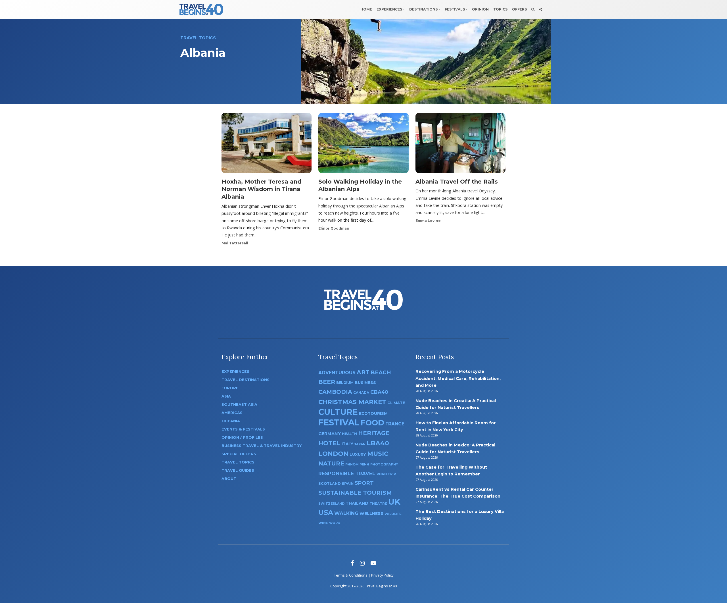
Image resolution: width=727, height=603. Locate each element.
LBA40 (378, 443)
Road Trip (386, 474)
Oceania (231, 421)
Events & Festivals (243, 429)
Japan (359, 444)
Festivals (455, 9)
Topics (500, 9)
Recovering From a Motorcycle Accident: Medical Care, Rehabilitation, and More (458, 378)
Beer (326, 381)
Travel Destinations (246, 380)
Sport (364, 483)
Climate (396, 403)
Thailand (357, 503)
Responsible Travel (346, 473)
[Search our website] (533, 9)
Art (363, 372)
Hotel (329, 443)
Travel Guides (238, 470)
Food (372, 422)
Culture (338, 412)
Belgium (345, 382)
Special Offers (239, 454)
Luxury (358, 454)
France (394, 424)
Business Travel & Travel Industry (262, 446)
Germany (329, 433)
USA (325, 512)
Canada (361, 392)
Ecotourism (373, 413)
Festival (339, 422)
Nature (331, 463)
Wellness (371, 513)
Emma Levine (428, 221)
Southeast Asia (239, 404)
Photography (384, 464)
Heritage (374, 432)
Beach (381, 372)
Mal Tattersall (235, 243)
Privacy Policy (382, 575)
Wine (323, 523)
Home (366, 9)
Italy (347, 444)
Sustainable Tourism (355, 492)
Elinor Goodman (333, 228)
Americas (232, 413)
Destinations (423, 9)
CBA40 (379, 392)
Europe (230, 388)
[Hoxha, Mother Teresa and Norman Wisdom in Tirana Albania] (267, 145)
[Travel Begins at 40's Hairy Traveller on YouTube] (373, 563)
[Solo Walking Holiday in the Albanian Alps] (363, 145)
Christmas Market (352, 402)
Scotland (329, 483)
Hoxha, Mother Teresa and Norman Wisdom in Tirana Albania (261, 189)
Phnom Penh (357, 464)
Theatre (378, 504)
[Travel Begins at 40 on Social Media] (540, 9)
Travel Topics (238, 462)
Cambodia (335, 391)
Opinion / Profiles (242, 437)
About (229, 479)
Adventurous (337, 372)
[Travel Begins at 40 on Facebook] (352, 563)
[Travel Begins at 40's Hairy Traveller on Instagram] (362, 563)
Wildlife (393, 514)
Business (365, 382)
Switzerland (331, 504)
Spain (348, 483)
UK (394, 502)
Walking (346, 513)
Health (349, 434)
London (333, 454)
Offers (519, 9)
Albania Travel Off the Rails (456, 181)
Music (377, 453)
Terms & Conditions (350, 575)
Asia (226, 396)
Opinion (480, 9)
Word (334, 523)
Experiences (389, 9)
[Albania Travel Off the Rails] (460, 145)
